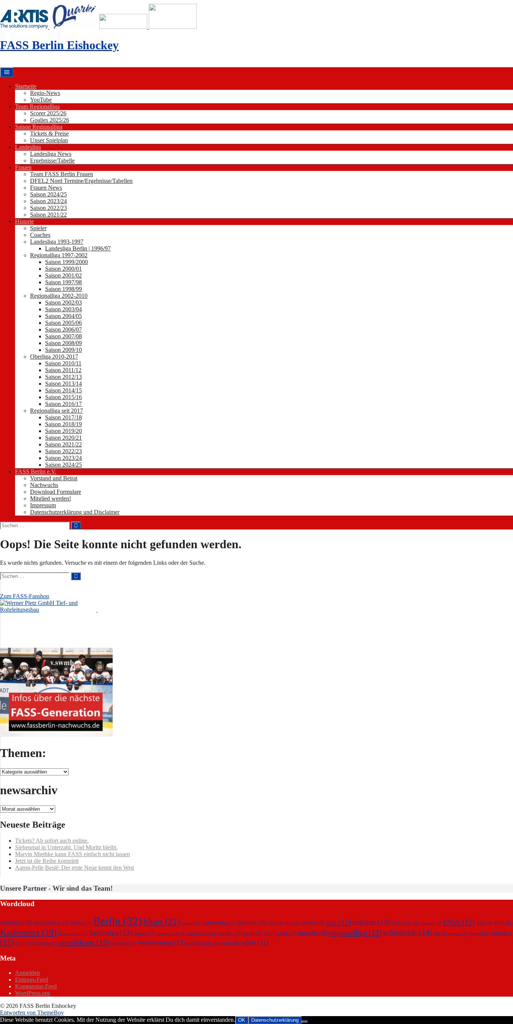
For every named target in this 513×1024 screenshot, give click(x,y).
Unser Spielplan (49, 140)
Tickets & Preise (49, 133)
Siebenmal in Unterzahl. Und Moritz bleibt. (66, 847)
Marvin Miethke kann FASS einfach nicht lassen (72, 854)
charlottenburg (218, 923)
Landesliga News (50, 154)
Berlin (117, 921)
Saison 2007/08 (63, 336)
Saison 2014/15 (63, 390)
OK (241, 1020)
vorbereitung (161, 942)
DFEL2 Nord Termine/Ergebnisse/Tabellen (81, 181)
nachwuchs (201, 933)
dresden (313, 923)
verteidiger (123, 943)
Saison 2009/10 (63, 350)
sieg (440, 933)
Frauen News (46, 187)
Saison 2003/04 (63, 309)
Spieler (38, 228)
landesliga (111, 933)
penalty (287, 933)
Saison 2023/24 (48, 201)
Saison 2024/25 (48, 194)
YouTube (41, 100)
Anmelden (27, 973)
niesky (229, 933)
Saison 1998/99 (63, 289)
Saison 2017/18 (63, 417)
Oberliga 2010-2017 (54, 356)
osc (270, 933)
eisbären (371, 922)
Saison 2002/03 (63, 302)
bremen (191, 923)
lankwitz (144, 933)
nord (252, 933)
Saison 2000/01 (63, 268)
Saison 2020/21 (63, 437)
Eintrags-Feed (31, 979)
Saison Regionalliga (38, 127)
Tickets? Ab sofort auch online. (52, 840)
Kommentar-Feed (36, 986)
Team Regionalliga (37, 106)
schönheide (407, 932)
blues (161, 921)
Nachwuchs (44, 485)
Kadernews (28, 932)
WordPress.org (32, 993)
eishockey (405, 923)
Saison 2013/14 (63, 383)
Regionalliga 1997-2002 (59, 255)
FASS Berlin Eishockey (59, 45)
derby (292, 923)
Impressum (43, 505)
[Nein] (305, 1022)
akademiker (51, 923)
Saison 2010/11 (63, 363)
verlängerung (42, 943)
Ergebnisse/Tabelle (52, 160)
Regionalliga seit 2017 (56, 410)
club (275, 923)
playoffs (313, 933)
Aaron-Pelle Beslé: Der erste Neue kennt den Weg (74, 867)
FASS (459, 922)
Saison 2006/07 (63, 329)
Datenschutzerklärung (275, 1020)
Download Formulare (55, 492)
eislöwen (431, 923)
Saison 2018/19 (63, 424)
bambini (81, 923)
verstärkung (84, 942)
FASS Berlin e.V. (35, 471)
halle (484, 923)
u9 (20, 943)
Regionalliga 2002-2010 (59, 296)
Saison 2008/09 (63, 343)
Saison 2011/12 (63, 370)
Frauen (23, 167)
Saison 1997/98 (63, 282)
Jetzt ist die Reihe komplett (46, 861)
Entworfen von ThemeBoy (32, 1012)
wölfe (255, 942)
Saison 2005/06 (63, 323)
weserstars (226, 943)
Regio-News (45, 93)
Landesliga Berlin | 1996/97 (78, 248)
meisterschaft (171, 934)
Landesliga (28, 147)
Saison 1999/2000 (66, 262)
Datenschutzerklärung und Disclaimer (74, 512)
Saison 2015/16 (63, 397)
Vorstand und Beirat (53, 478)
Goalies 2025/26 (49, 120)
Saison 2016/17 (63, 404)
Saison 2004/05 (63, 316)
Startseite (25, 86)
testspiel (479, 934)
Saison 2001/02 (63, 275)
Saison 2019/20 (63, 431)
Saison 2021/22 (48, 214)
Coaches (40, 235)
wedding (199, 943)
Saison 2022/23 (48, 208)
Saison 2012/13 (63, 377)
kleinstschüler (73, 934)
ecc (338, 922)
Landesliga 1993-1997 (56, 241)
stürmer (458, 934)
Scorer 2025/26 (48, 113)
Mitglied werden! (50, 498)
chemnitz (251, 923)
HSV (503, 923)
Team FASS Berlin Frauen (61, 174)
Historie (24, 221)
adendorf (16, 922)
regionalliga (356, 932)
